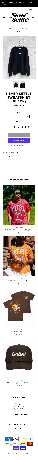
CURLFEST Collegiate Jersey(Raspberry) (19, 230)
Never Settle (19, 227)
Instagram (19, 428)
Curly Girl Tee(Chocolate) (19, 332)
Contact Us (19, 418)
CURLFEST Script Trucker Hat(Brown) (19, 383)
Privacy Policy (19, 408)
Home (6, 29)
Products (13, 29)
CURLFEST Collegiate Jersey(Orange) (19, 281)
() (30, 9)
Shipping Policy (19, 404)
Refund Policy (19, 406)
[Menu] (4, 17)
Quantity (15, 121)
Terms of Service (19, 402)
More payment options (19, 145)
